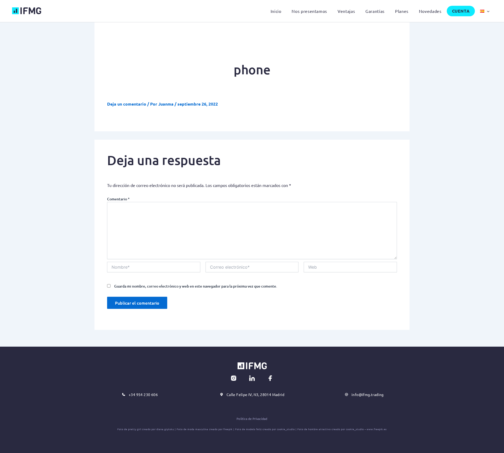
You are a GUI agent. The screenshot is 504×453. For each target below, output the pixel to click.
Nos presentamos (309, 11)
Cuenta (461, 11)
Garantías (375, 11)
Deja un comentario (126, 104)
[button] (487, 11)
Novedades (430, 11)
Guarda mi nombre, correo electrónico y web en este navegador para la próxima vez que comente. (195, 286)
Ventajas (346, 11)
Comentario (118, 198)
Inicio (276, 11)
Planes (401, 11)
